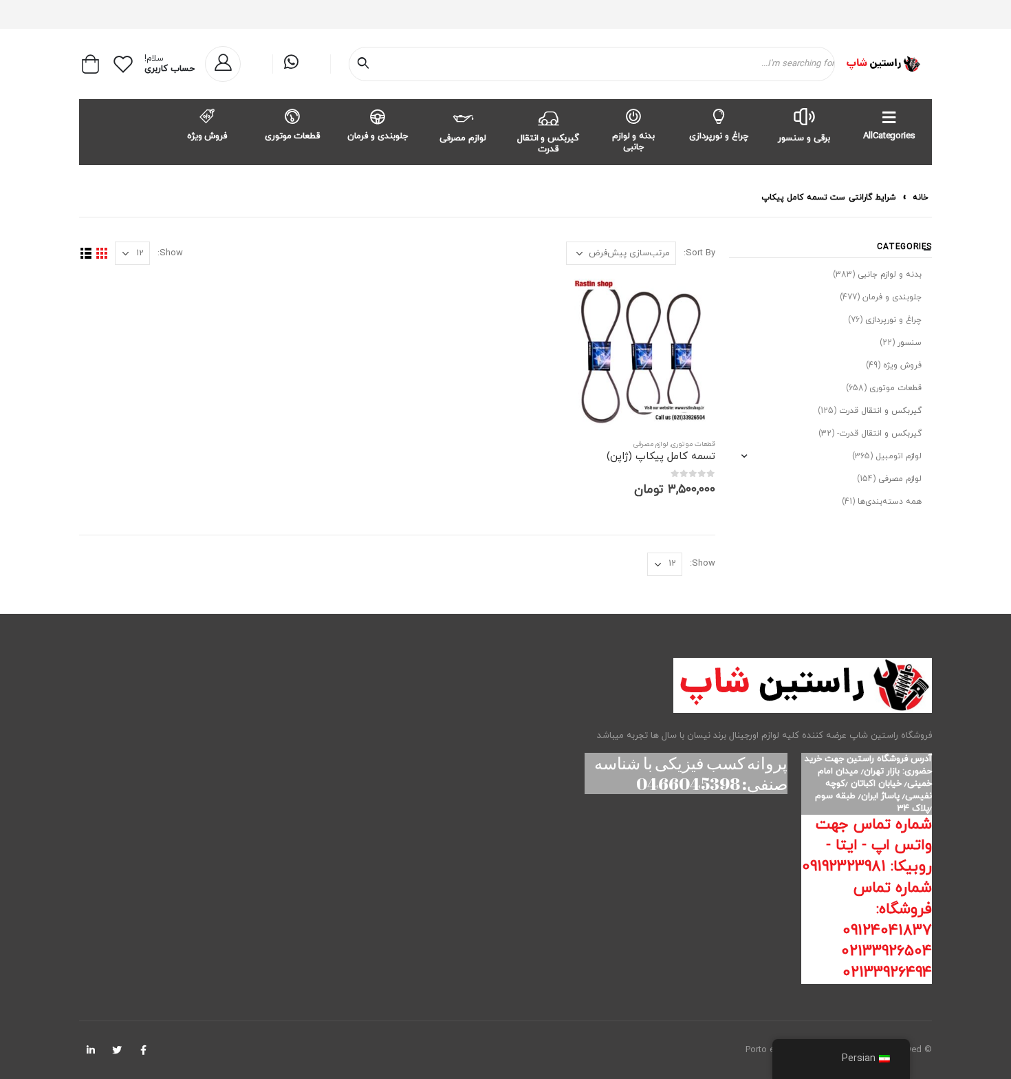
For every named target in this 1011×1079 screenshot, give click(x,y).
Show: (170, 253)
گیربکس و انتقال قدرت (548, 144)
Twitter (117, 1050)
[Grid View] (101, 253)
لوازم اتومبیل (899, 456)
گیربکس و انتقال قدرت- (879, 433)
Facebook (143, 1050)
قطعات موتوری (292, 136)
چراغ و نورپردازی (718, 136)
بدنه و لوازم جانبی (633, 141)
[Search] (365, 64)
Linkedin (90, 1050)
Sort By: (699, 253)
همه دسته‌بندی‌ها (890, 501)
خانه (920, 197)
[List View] (85, 253)
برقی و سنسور (804, 138)
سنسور (910, 342)
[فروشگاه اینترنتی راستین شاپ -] (883, 64)
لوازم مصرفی (462, 138)
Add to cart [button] (589, 301)
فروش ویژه (207, 136)
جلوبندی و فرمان (377, 136)
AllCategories (889, 136)
